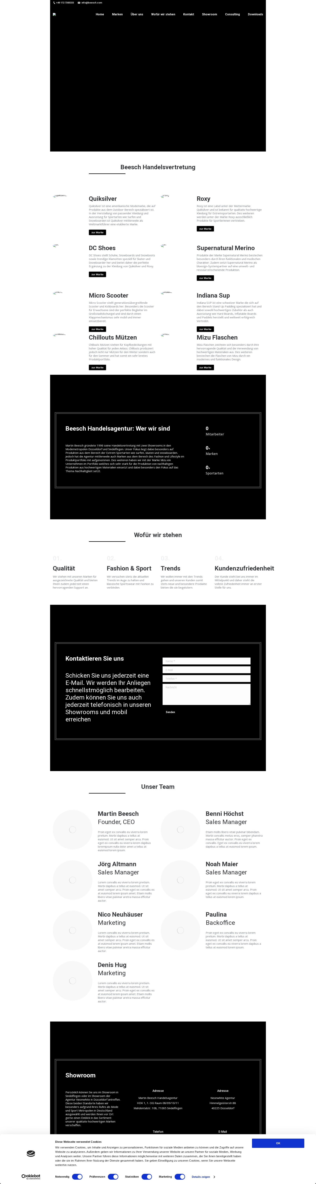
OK (278, 1143)
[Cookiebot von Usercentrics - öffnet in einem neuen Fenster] (31, 1177)
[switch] (113, 1177)
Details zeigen (201, 1176)
